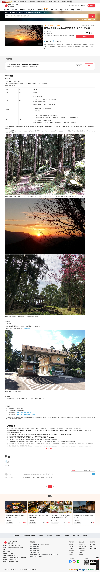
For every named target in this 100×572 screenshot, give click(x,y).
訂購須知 (71, 546)
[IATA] (83, 570)
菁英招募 (58, 535)
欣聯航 (80, 552)
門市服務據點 (16, 535)
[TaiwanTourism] (73, 570)
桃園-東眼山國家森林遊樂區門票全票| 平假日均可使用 (33, 13)
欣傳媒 (92, 546)
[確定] (92, 16)
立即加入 (59, 1)
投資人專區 (76, 535)
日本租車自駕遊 (91, 19)
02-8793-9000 (11, 555)
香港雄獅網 (82, 548)
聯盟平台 (49, 535)
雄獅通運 (81, 554)
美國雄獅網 (82, 544)
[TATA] (80, 570)
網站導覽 (71, 552)
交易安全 (71, 548)
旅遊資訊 (41, 535)
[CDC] (88, 570)
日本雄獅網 (82, 550)
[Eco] (92, 570)
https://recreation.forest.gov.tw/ (25, 414)
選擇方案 (85, 36)
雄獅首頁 (7, 13)
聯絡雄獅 (85, 535)
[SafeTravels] (77, 570)
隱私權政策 (71, 550)
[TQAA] (86, 570)
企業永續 (67, 535)
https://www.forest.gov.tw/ (23, 412)
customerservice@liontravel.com (17, 557)
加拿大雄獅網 (82, 546)
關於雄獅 (71, 544)
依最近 (73, 470)
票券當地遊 (14, 13)
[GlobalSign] (70, 570)
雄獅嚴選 (92, 544)
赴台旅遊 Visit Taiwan (29, 535)
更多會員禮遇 (65, 1)
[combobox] (89, 470)
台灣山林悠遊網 (26, 328)
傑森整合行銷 (93, 548)
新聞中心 (71, 554)
